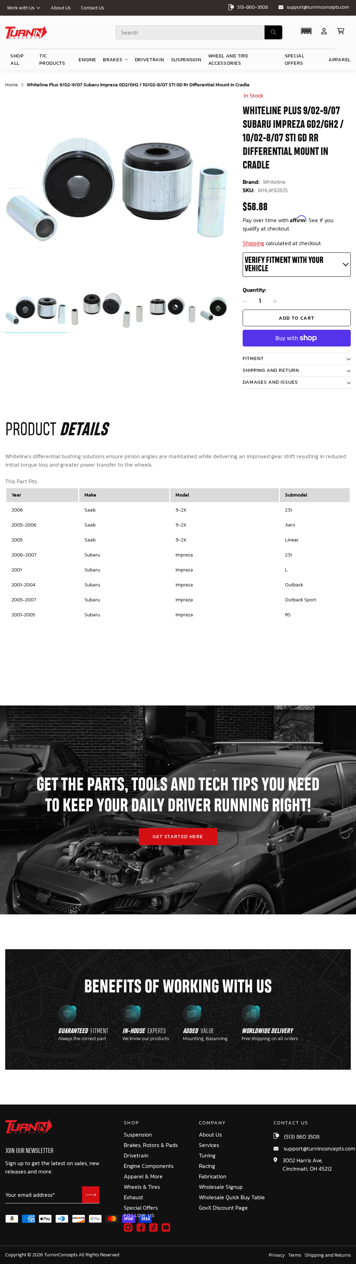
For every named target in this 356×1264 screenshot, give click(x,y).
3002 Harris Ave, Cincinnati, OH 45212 (307, 1164)
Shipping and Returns (328, 1255)
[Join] (90, 1194)
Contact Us (92, 7)
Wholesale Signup (221, 1187)
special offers (295, 59)
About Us (61, 7)
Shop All (17, 59)
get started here (178, 836)
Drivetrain (136, 1155)
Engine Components (148, 1166)
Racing (207, 1166)
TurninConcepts (61, 1255)
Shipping (253, 243)
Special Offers (141, 1207)
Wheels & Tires (142, 1187)
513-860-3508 (252, 7)
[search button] (273, 32)
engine (87, 59)
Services (209, 1145)
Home (11, 84)
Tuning (207, 1155)
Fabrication (212, 1176)
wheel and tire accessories (228, 59)
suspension (186, 59)
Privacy (277, 1255)
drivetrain (149, 59)
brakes (112, 59)
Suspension (138, 1134)
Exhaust (133, 1197)
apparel (340, 59)
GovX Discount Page (223, 1207)
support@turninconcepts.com (318, 7)
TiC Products (52, 59)
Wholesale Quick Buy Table (232, 1197)
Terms (294, 1255)
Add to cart (296, 318)
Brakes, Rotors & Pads (151, 1145)
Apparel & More (143, 1176)
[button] (216, 188)
